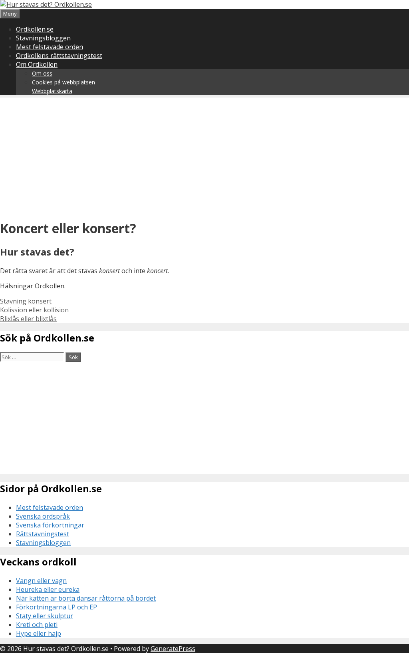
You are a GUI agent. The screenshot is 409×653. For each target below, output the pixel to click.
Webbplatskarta (52, 91)
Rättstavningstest (42, 533)
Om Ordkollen (37, 64)
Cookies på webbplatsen (63, 82)
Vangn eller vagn (41, 580)
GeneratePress (173, 648)
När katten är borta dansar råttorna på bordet (86, 598)
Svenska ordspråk (43, 516)
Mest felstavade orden (49, 46)
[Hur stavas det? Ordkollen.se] (46, 4)
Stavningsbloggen (43, 38)
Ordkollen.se (35, 29)
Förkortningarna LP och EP (56, 607)
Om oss (42, 73)
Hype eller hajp (38, 633)
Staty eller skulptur (44, 615)
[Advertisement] (204, 154)
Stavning (13, 301)
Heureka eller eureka (47, 589)
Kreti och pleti (37, 624)
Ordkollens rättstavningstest (59, 55)
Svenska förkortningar (50, 525)
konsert (40, 301)
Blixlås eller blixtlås (28, 318)
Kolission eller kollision (34, 310)
